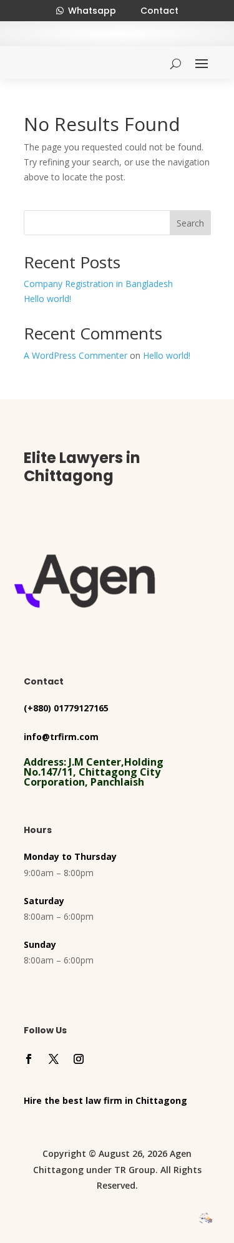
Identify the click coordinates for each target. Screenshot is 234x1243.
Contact (159, 10)
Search (190, 223)
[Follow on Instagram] (79, 1059)
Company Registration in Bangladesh (98, 284)
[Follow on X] (54, 1059)
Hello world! (47, 299)
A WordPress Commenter (75, 355)
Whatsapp (92, 10)
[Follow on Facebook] (29, 1059)
